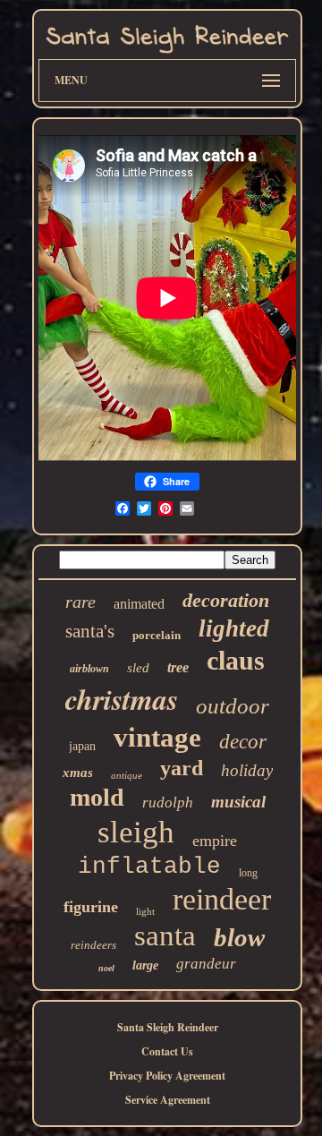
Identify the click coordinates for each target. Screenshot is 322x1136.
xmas (78, 772)
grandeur (206, 963)
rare (80, 601)
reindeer (222, 899)
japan (82, 746)
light (145, 911)
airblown (89, 668)
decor (243, 741)
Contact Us (167, 1051)
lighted (234, 628)
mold (97, 797)
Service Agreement (167, 1099)
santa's (89, 631)
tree (178, 667)
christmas (121, 699)
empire (214, 841)
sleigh (135, 832)
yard (181, 768)
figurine (91, 907)
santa (165, 935)
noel (106, 968)
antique (126, 775)
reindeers (93, 945)
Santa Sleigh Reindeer (167, 1027)
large (145, 965)
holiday (247, 770)
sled (138, 668)
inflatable (149, 866)
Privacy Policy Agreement (167, 1075)
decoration (225, 600)
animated (139, 603)
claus (236, 660)
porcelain (156, 635)
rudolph (167, 802)
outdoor (232, 706)
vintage (157, 737)
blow (239, 937)
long (248, 873)
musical (238, 801)
